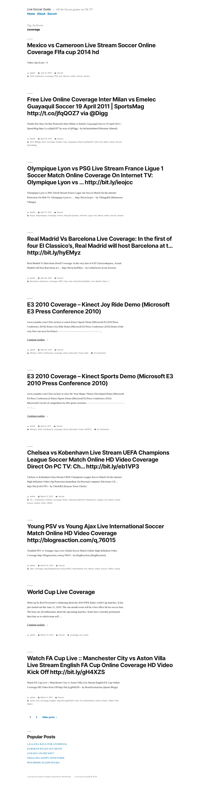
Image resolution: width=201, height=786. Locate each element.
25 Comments (100, 353)
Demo (65, 353)
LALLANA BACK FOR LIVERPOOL (47, 744)
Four (66, 281)
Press (81, 353)
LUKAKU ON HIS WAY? (40, 753)
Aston (32, 701)
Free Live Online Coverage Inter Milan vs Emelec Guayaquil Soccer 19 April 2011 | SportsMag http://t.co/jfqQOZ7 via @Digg (91, 106)
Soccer (52, 13)
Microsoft (73, 353)
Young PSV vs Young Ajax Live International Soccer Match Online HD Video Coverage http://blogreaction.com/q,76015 (95, 533)
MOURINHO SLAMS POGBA (43, 762)
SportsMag (32, 145)
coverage (49, 76)
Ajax (32, 569)
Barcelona (34, 281)
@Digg (38, 142)
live (60, 76)
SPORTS (88, 429)
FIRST (60, 281)
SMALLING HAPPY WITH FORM (45, 758)
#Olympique (41, 215)
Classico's (44, 281)
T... (108, 281)
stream (87, 76)
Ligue (90, 215)
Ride (86, 353)
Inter (97, 142)
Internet (83, 215)
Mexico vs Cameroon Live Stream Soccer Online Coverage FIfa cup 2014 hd (91, 48)
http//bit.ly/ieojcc (71, 215)
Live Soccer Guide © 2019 (85, 777)
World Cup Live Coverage (61, 591)
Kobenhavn (91, 500)
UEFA (43, 503)
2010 (40, 353)
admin (32, 73)
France (60, 215)
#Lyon (32, 215)
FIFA (56, 76)
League (100, 500)
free (65, 142)
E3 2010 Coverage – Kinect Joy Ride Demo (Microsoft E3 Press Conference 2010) (98, 308)
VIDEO (49, 503)
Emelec (59, 142)
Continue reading (38, 339)
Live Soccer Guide (39, 9)
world (85, 635)
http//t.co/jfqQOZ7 (86, 142)
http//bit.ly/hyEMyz (82, 281)
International (77, 569)
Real (104, 281)
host (71, 281)
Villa (116, 701)
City (37, 701)
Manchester (89, 701)
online (73, 76)
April (44, 142)
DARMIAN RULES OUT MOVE (44, 748)
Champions (39, 500)
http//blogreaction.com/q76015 (57, 569)
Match (100, 215)
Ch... (32, 500)
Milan (106, 142)
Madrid (98, 281)
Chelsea (48, 500)
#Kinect (33, 353)
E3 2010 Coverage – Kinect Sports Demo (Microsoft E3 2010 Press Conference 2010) (100, 380)
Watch (30, 704)
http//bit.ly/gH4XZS (65, 701)
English (53, 701)
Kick (77, 701)
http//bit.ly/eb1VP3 (77, 500)
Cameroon (39, 76)
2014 (32, 76)
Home (31, 13)
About (41, 13)
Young (117, 569)
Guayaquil (72, 142)
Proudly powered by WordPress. (58, 777)
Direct (65, 500)
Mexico (66, 76)
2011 (32, 142)
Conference (48, 353)
